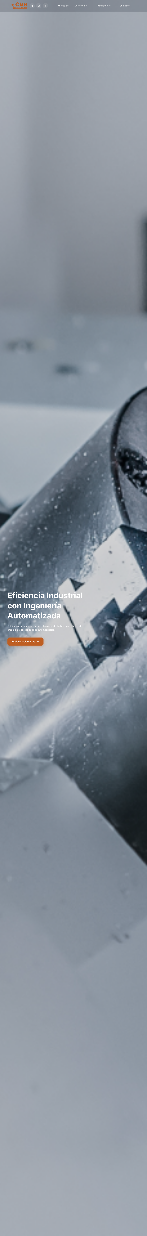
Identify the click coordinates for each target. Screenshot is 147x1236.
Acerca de (63, 5)
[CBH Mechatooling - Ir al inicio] (19, 5)
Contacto (125, 5)
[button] (82, 6)
